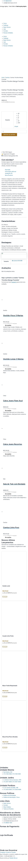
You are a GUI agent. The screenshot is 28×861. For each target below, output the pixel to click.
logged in (14, 282)
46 (12, 260)
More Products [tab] (9, 175)
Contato (5, 31)
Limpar (16, 126)
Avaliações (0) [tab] (8, 173)
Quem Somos (7, 27)
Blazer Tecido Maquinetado (9, 685)
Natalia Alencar (13, 858)
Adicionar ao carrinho (9, 134)
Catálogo (5, 25)
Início (3, 77)
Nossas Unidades (8, 33)
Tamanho (7, 120)
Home (5, 23)
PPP (21, 260)
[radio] (21, 113)
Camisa (7, 77)
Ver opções (8, 325)
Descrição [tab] (7, 169)
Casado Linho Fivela (7, 636)
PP (19, 260)
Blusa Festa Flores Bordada (10, 736)
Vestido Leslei (6, 586)
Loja (4, 29)
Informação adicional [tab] (10, 171)
